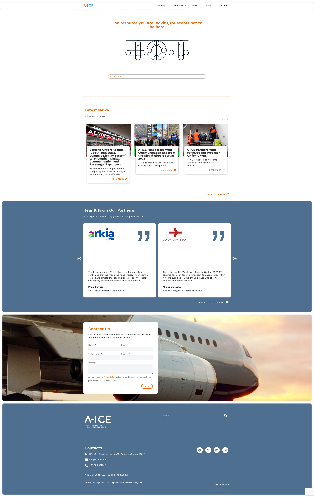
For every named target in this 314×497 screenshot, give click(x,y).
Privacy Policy (109, 377)
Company (160, 5)
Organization (94, 354)
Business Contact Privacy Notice (129, 483)
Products (178, 5)
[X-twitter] (208, 450)
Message (92, 363)
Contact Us (224, 5)
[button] (222, 119)
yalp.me (225, 484)
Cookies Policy (106, 483)
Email (124, 345)
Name (91, 345)
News (194, 5)
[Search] (226, 415)
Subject (125, 354)
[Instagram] (225, 450)
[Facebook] (200, 450)
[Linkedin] (217, 450)
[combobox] (190, 415)
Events (209, 5)
